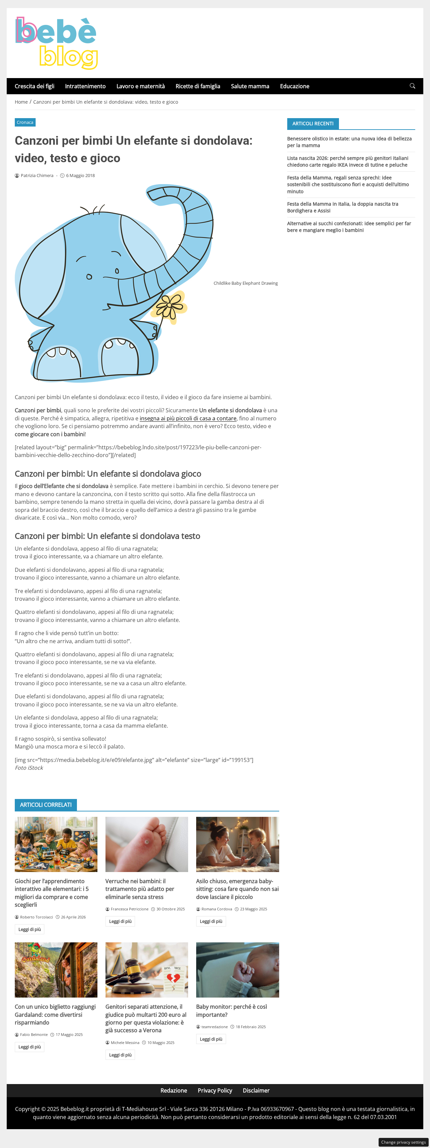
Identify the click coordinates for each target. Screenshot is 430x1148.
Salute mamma (250, 86)
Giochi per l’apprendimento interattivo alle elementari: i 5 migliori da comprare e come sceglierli (52, 892)
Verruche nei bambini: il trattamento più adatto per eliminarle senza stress (139, 889)
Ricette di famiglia (198, 86)
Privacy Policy (215, 1090)
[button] (412, 86)
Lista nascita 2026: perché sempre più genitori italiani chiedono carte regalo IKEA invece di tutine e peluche (347, 161)
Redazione (174, 1090)
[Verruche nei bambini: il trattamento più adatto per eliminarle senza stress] (146, 844)
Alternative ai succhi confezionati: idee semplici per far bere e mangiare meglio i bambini (349, 226)
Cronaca (25, 122)
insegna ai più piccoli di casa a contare (188, 418)
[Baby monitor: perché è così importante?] (237, 970)
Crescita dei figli (34, 86)
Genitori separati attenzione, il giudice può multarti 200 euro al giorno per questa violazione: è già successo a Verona (145, 1018)
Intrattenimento (85, 86)
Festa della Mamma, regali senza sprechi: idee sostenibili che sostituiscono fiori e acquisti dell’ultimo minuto (348, 184)
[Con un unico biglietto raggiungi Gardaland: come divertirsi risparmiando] (56, 970)
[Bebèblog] (56, 42)
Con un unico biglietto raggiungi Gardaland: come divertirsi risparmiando (55, 1014)
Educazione (294, 86)
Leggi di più (29, 929)
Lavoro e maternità (141, 86)
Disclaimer (256, 1090)
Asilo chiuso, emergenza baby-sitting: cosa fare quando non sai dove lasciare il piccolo (237, 889)
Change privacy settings (403, 1142)
